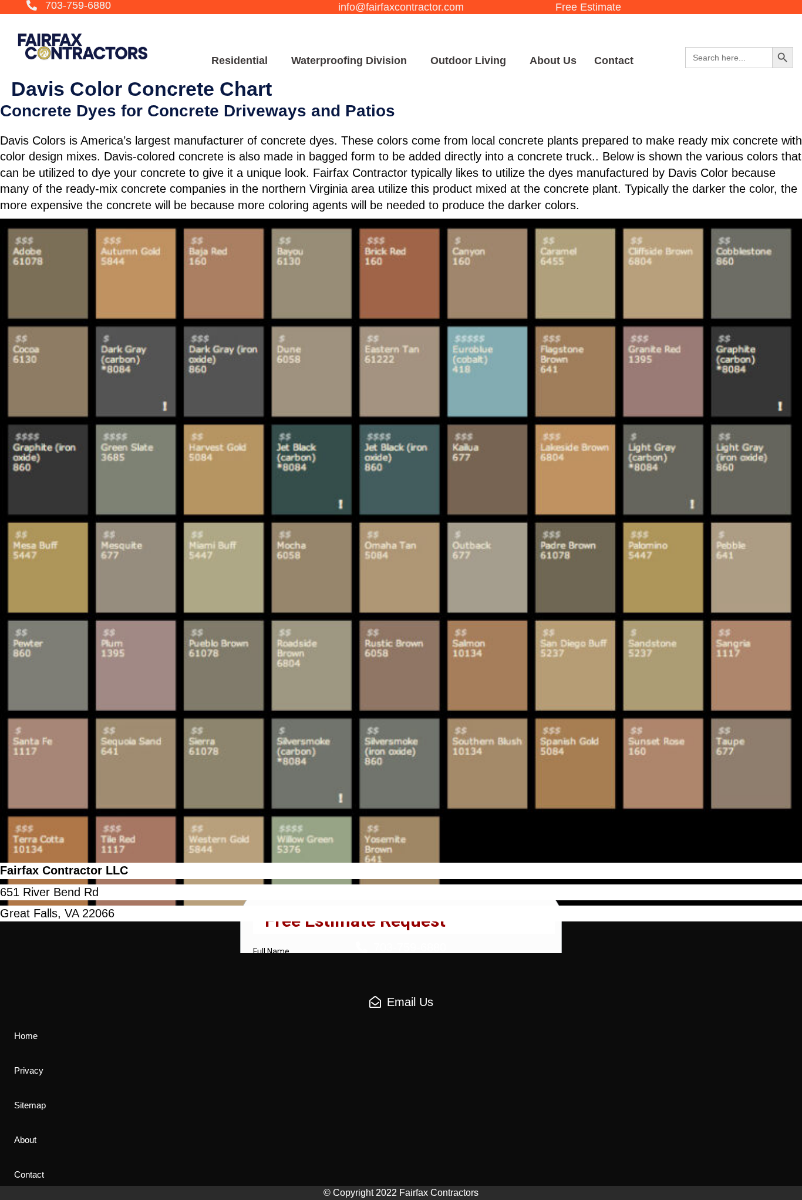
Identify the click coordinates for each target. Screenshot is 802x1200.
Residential (239, 60)
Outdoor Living (468, 60)
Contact (613, 60)
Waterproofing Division (349, 60)
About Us (553, 60)
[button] (68, 6)
